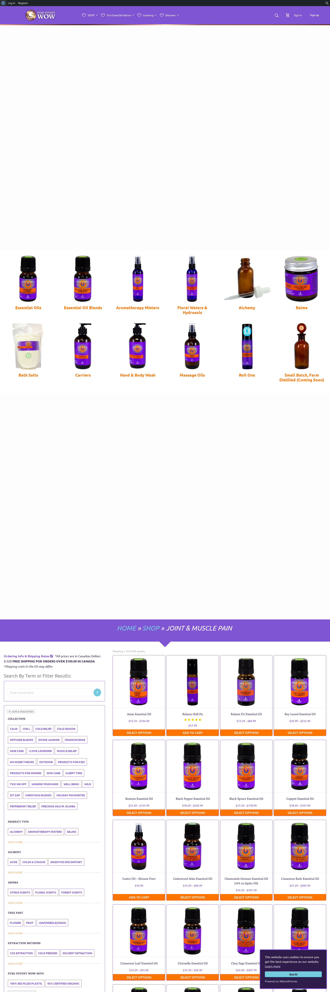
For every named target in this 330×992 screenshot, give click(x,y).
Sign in (298, 15)
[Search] (276, 15)
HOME (126, 628)
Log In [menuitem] (11, 3)
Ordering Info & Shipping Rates (27, 656)
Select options (139, 732)
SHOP (150, 628)
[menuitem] (3, 3)
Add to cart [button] (193, 732)
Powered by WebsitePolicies (281, 981)
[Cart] (287, 15)
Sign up (314, 15)
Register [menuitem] (23, 3)
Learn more (273, 966)
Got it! (293, 974)
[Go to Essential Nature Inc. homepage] (40, 15)
